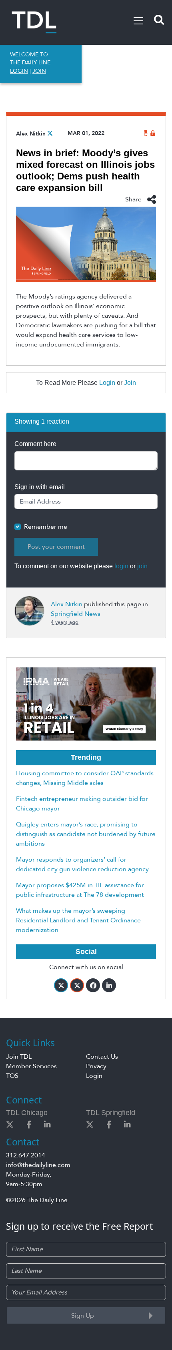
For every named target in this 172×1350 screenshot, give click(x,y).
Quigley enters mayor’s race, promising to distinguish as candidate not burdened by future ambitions (86, 834)
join (142, 566)
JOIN (39, 71)
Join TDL (19, 1056)
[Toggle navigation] (138, 21)
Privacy (96, 1066)
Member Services (31, 1066)
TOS (12, 1075)
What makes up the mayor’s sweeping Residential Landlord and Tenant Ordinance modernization (78, 920)
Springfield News (75, 613)
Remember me (45, 526)
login (121, 566)
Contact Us (102, 1056)
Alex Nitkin (31, 133)
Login (107, 382)
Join (130, 382)
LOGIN (19, 71)
